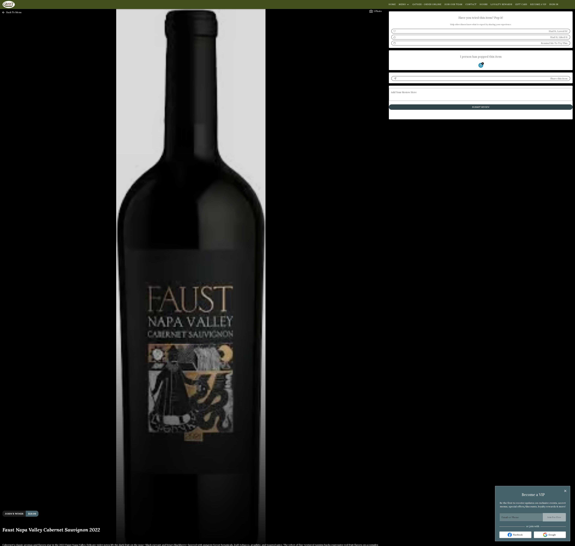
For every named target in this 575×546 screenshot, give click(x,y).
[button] (404, 4)
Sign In (553, 4)
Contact (471, 4)
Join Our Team (453, 4)
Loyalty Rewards (501, 4)
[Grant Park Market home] (15, 4)
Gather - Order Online (426, 4)
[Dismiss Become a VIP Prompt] (565, 490)
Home (392, 4)
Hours (484, 4)
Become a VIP (538, 4)
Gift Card (521, 4)
